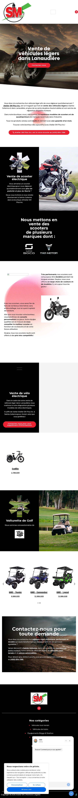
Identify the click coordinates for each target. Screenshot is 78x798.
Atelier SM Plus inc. (11, 106)
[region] (26, 778)
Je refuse (37, 785)
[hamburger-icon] (53, 12)
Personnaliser (17, 785)
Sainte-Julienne (30, 648)
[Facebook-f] (76, 11)
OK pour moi (26, 789)
